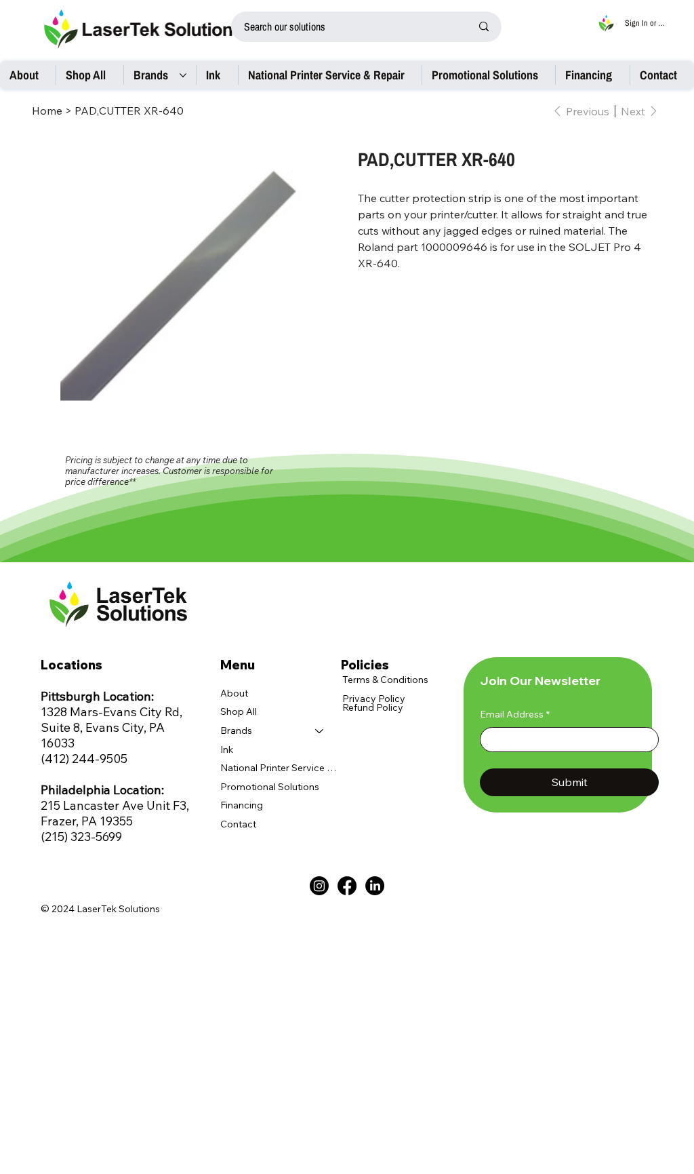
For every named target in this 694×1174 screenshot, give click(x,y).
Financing (241, 805)
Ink (226, 749)
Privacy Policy (373, 698)
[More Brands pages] (183, 75)
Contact (238, 824)
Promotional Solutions (269, 787)
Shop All (238, 711)
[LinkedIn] (374, 885)
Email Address (515, 714)
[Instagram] (319, 885)
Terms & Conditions (385, 679)
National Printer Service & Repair (278, 768)
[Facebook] (347, 885)
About (234, 693)
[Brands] (320, 731)
